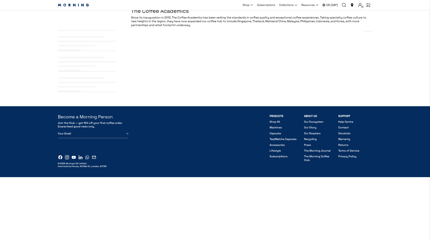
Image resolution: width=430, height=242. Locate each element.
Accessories (277, 145)
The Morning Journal (317, 150)
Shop (246, 5)
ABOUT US (310, 116)
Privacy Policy (347, 156)
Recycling (310, 139)
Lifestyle (275, 150)
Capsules (275, 133)
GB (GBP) (332, 5)
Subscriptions (266, 5)
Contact (343, 127)
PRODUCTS (276, 116)
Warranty (344, 139)
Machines (276, 127)
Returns (343, 145)
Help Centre (345, 122)
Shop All (275, 122)
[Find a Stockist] (352, 5)
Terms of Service (348, 150)
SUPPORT (344, 116)
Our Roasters (312, 133)
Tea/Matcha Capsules (283, 139)
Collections (286, 5)
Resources (308, 5)
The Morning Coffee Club (316, 158)
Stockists (344, 133)
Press (307, 145)
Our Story (310, 127)
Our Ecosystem (313, 122)
